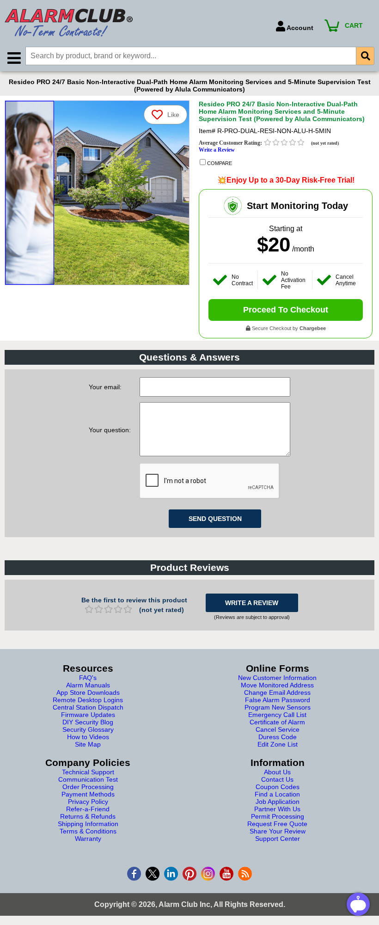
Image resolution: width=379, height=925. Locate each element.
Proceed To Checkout (285, 309)
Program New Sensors (278, 707)
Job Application (278, 801)
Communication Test (88, 779)
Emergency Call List (277, 714)
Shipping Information (88, 823)
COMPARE (219, 163)
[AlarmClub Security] (136, 23)
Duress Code (277, 737)
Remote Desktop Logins (88, 700)
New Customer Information (277, 677)
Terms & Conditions (88, 831)
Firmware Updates (88, 714)
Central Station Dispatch (88, 707)
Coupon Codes (278, 786)
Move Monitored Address (277, 685)
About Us (277, 772)
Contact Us (277, 779)
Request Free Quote (277, 823)
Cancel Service (278, 729)
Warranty (88, 838)
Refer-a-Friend (88, 809)
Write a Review (217, 150)
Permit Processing (277, 816)
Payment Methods (88, 794)
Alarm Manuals (88, 685)
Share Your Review (278, 831)
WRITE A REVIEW (251, 602)
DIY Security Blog (87, 722)
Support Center (277, 838)
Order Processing (88, 786)
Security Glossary (88, 729)
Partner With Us (277, 809)
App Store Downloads (88, 692)
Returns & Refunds (88, 816)
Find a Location (277, 794)
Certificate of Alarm (277, 722)
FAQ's (88, 677)
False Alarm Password (277, 700)
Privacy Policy (88, 801)
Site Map (88, 744)
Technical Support (88, 772)
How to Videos (88, 737)
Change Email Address (277, 692)
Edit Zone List (277, 744)
